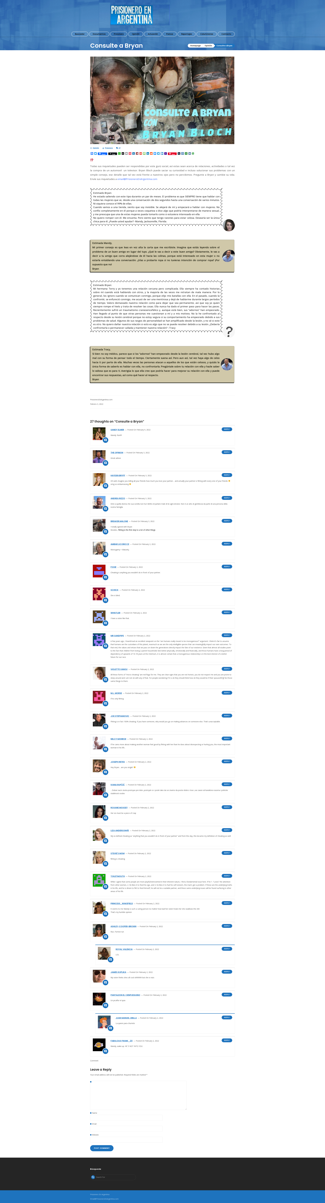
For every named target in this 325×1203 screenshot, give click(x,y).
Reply (227, 429)
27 (120, 148)
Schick (114, 589)
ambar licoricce (120, 544)
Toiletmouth (118, 876)
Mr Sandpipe (117, 635)
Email (94, 1124)
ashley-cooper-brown (123, 926)
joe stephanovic (120, 716)
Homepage (195, 46)
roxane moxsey (119, 807)
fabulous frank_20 (122, 1040)
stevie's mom (118, 853)
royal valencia (124, 949)
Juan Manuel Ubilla (126, 1017)
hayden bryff (118, 475)
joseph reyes (118, 761)
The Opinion (117, 452)
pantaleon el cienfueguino (125, 995)
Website (95, 1135)
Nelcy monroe (118, 738)
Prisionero (109, 148)
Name (94, 1113)
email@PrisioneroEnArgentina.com (137, 179)
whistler (115, 612)
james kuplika (118, 972)
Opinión (208, 46)
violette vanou (119, 669)
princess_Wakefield (122, 903)
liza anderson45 (120, 830)
